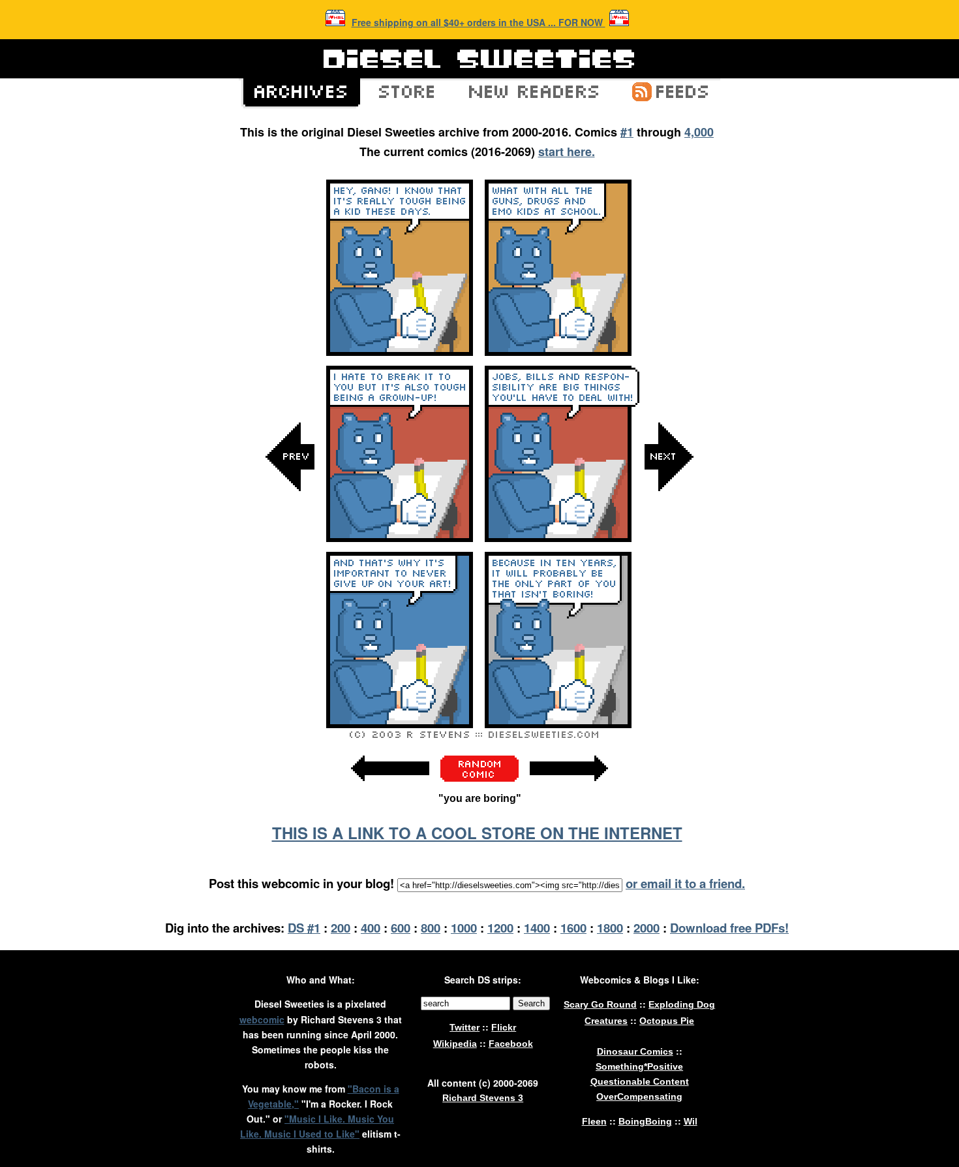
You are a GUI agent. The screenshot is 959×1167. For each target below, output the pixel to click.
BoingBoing (645, 1121)
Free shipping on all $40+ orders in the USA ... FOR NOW (478, 22)
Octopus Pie (666, 1020)
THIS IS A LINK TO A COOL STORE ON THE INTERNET (477, 833)
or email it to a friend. (685, 883)
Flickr (503, 1027)
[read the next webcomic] (569, 787)
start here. (566, 151)
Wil (690, 1121)
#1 (626, 131)
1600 (573, 927)
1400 (537, 927)
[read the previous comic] (290, 588)
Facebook (511, 1043)
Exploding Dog (681, 1004)
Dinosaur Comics (635, 1051)
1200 (500, 927)
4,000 (699, 131)
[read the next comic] (669, 588)
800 (430, 927)
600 (400, 927)
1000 (464, 927)
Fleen (594, 1121)
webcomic (261, 1019)
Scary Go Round (600, 1004)
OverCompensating (639, 1096)
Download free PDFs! (729, 927)
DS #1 (304, 927)
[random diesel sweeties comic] (479, 778)
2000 (646, 927)
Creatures (606, 1020)
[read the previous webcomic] (390, 787)
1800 (610, 927)
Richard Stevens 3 (482, 1098)
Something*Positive (639, 1066)
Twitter (464, 1027)
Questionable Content (639, 1081)
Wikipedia (455, 1043)
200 (340, 927)
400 (370, 927)
